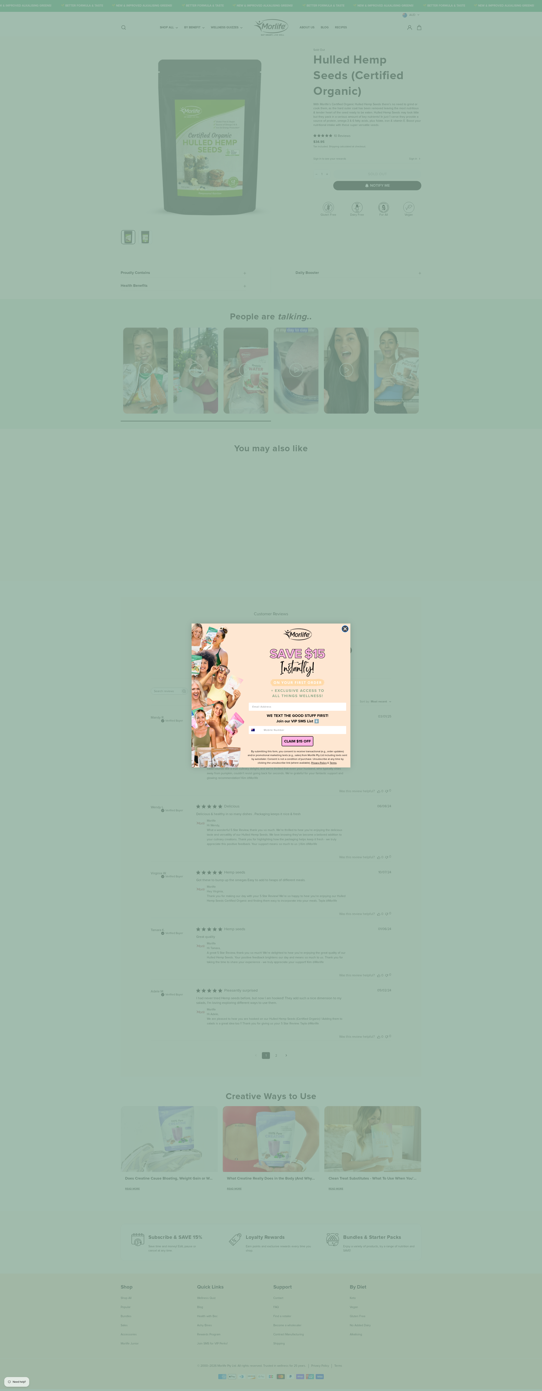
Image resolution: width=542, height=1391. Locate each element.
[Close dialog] (345, 629)
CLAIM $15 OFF (297, 741)
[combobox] (255, 730)
